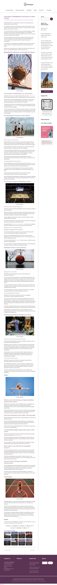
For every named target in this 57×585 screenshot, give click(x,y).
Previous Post (7, 550)
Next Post (33, 550)
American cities (16, 105)
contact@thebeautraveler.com (9, 568)
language (33, 163)
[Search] (51, 19)
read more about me (47, 91)
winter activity (32, 95)
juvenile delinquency (17, 435)
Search (50, 562)
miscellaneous (7, 20)
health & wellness (14, 20)
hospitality (18, 240)
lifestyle (19, 20)
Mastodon (2, 584)
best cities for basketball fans (18, 224)
